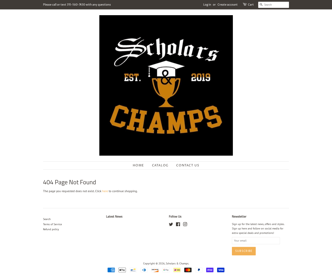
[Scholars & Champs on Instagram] (185, 225)
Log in (207, 5)
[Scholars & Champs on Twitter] (171, 225)
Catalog (160, 165)
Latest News (114, 216)
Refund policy (51, 229)
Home (138, 165)
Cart (251, 5)
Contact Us (187, 165)
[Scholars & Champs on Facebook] (178, 225)
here (105, 191)
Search (47, 219)
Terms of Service (52, 224)
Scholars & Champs (177, 263)
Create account (227, 5)
